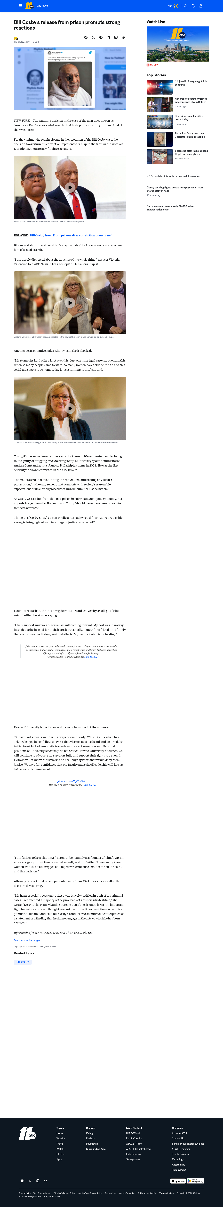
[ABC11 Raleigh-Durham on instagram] (37, 1181)
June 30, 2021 (91, 656)
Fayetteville (92, 1144)
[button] (20, 5)
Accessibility (178, 1164)
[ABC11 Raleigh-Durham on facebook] (22, 1181)
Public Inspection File (147, 1193)
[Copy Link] (123, 37)
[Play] (178, 44)
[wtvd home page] (27, 1133)
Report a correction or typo (27, 940)
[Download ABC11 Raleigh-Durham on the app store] (178, 1181)
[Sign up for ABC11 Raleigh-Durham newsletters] (45, 1181)
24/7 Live (42, 5)
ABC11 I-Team (134, 1144)
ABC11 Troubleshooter (138, 1149)
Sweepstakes (133, 1159)
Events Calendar (181, 1154)
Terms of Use (110, 1193)
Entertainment (134, 1154)
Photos (60, 1154)
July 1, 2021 (90, 784)
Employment (179, 1170)
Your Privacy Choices (42, 1193)
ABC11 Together (181, 1149)
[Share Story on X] (93, 37)
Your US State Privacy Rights (90, 1193)
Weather (61, 1138)
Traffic (59, 1144)
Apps (59, 1159)
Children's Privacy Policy (64, 1193)
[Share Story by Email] (116, 37)
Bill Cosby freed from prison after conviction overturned (71, 235)
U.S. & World (133, 1133)
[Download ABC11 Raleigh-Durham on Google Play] (195, 1181)
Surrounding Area (96, 1149)
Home (59, 1133)
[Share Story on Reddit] (101, 37)
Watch (59, 1149)
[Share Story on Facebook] (86, 37)
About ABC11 (179, 1133)
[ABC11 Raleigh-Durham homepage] (29, 5)
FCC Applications (166, 1193)
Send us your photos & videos (188, 1144)
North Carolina (134, 1138)
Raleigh (90, 1133)
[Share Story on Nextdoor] (108, 37)
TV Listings (177, 1159)
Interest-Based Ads (127, 1193)
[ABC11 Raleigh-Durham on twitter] (30, 1181)
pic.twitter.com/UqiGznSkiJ (71, 781)
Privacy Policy (25, 1193)
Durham (90, 1138)
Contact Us (178, 1138)
